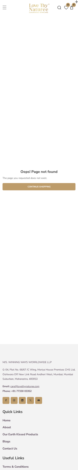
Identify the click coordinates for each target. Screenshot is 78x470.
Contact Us (10, 449)
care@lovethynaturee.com (24, 386)
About (7, 427)
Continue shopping (39, 186)
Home (7, 420)
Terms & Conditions (16, 467)
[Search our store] (59, 7)
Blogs (6, 441)
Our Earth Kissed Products (20, 434)
